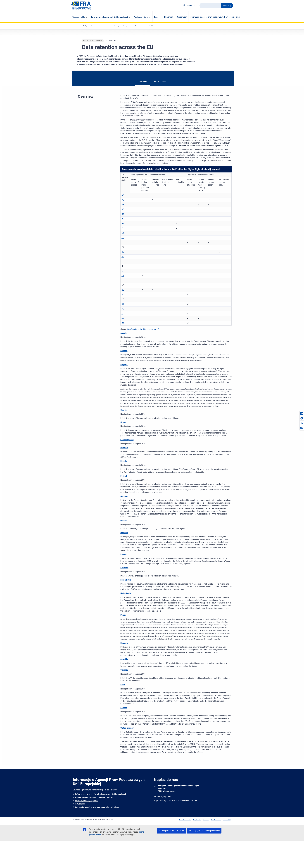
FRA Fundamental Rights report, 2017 (142, 329)
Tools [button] (156, 17)
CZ (122, 214)
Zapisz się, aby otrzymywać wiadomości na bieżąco (97, 807)
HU (122, 252)
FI (122, 242)
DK (122, 223)
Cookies (206, 820)
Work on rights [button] (78, 17)
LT (122, 271)
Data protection (128, 26)
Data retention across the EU (144, 26)
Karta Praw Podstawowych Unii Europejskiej (94, 797)
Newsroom (168, 17)
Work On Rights (84, 26)
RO (122, 304)
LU (122, 276)
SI (122, 313)
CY (122, 209)
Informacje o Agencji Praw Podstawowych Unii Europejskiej (100, 794)
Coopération (181, 17)
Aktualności (80, 804)
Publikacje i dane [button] (141, 17)
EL (122, 228)
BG (122, 204)
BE (122, 200)
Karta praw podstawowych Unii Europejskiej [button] (109, 17)
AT (122, 195)
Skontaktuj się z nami (163, 796)
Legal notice (197, 820)
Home (75, 26)
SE (122, 309)
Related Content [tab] (160, 81)
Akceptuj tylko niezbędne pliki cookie (204, 831)
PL (122, 294)
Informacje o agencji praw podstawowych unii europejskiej (215, 17)
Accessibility (227, 820)
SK (122, 318)
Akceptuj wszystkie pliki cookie (171, 831)
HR (122, 257)
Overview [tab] (143, 81)
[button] (302, 413)
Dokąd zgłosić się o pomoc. (86, 800)
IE (122, 261)
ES (122, 233)
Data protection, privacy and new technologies (106, 26)
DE (122, 219)
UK (122, 323)
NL (122, 290)
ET (122, 238)
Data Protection (216, 820)
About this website (185, 820)
